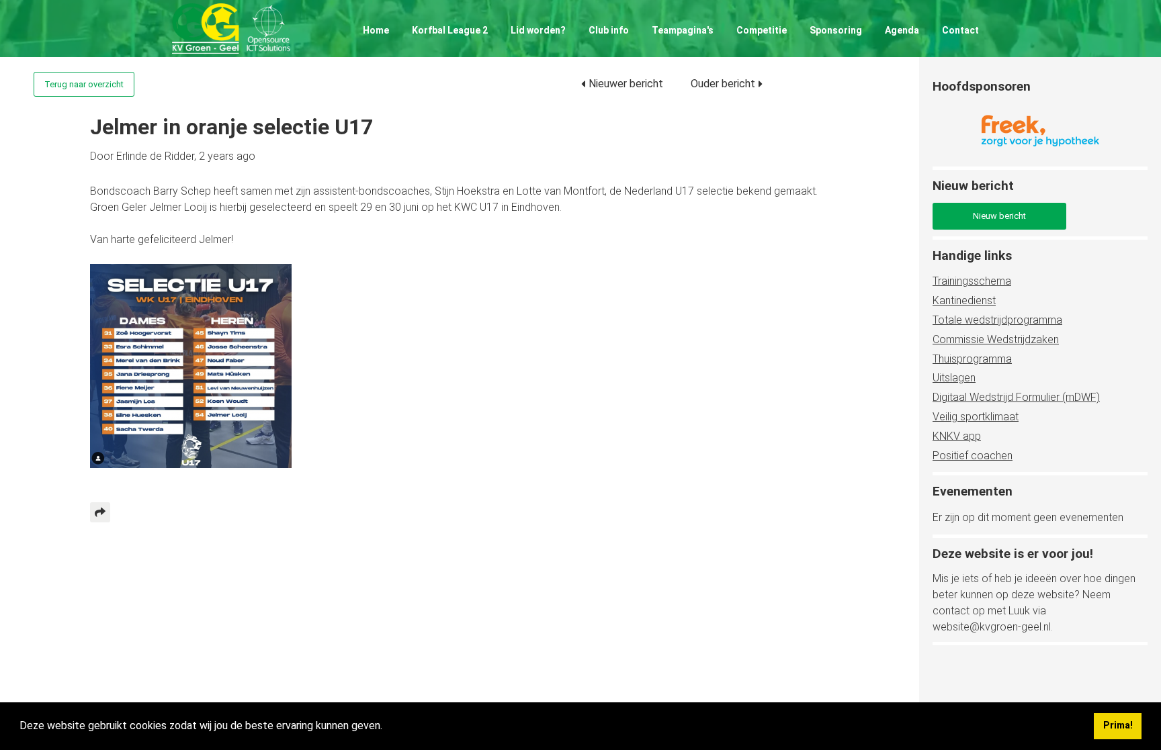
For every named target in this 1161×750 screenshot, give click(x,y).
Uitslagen (954, 377)
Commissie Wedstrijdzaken (996, 339)
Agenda (902, 30)
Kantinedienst (964, 300)
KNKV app (957, 436)
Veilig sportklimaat (976, 416)
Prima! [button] (1118, 725)
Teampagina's (683, 30)
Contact (960, 30)
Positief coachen (973, 455)
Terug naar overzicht (84, 84)
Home (376, 30)
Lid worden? (538, 30)
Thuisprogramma (972, 359)
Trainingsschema (972, 281)
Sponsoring (836, 30)
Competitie (761, 30)
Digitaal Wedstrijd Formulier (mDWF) (1016, 397)
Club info (609, 30)
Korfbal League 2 (450, 30)
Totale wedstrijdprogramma (997, 320)
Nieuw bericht (999, 216)
